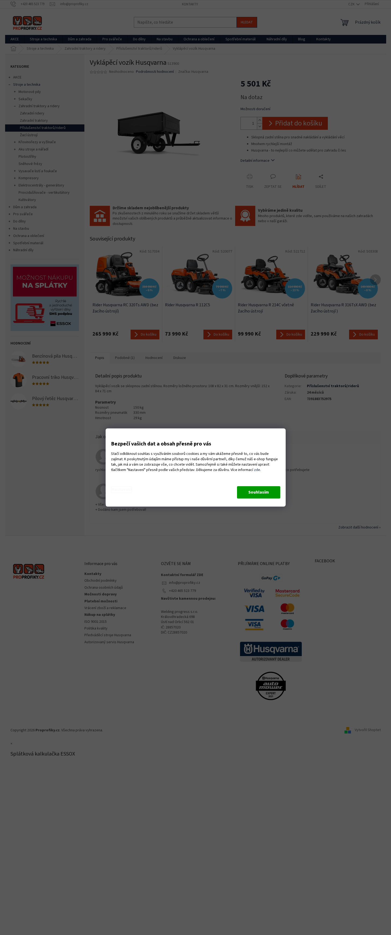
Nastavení (121, 490)
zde (257, 470)
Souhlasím (258, 492)
